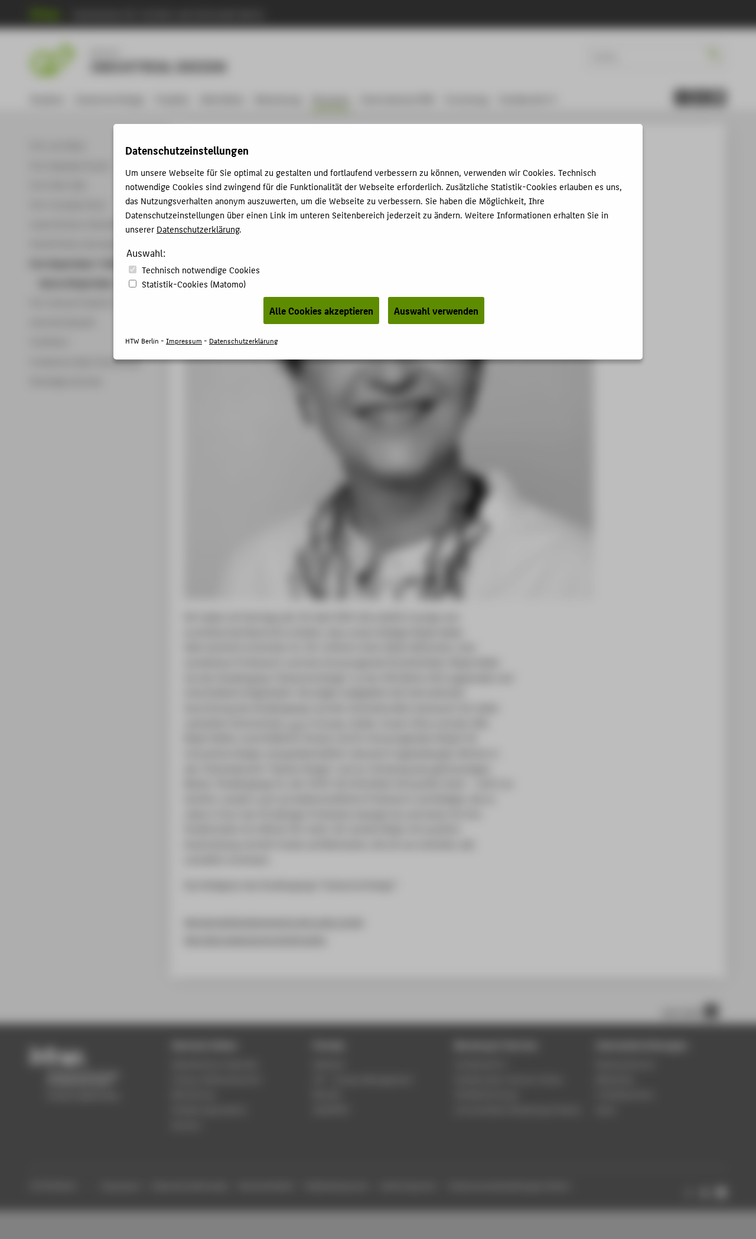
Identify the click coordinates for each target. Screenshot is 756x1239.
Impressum (184, 340)
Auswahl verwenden (436, 310)
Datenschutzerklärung (198, 229)
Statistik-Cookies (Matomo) (194, 283)
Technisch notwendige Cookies (201, 269)
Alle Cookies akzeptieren (321, 310)
